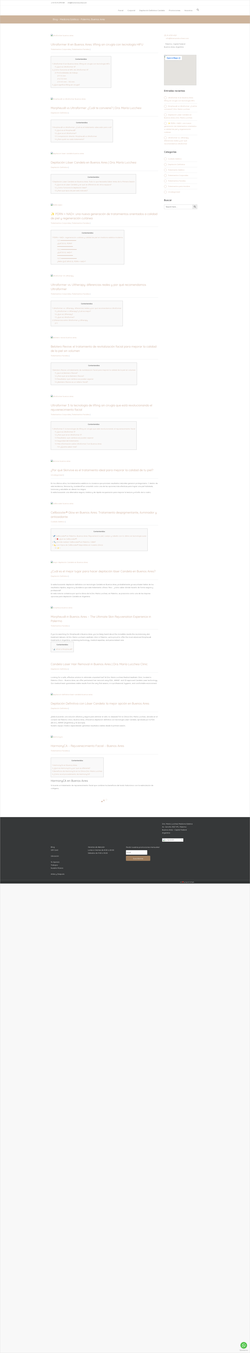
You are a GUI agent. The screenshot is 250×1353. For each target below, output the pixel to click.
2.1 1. (56, 323)
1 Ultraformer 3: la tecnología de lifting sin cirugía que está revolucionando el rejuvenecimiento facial (93, 429)
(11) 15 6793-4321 (170, 35)
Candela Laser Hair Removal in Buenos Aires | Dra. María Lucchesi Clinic (99, 664)
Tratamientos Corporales (61, 49)
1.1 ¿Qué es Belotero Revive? (66, 373)
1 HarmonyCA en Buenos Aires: (65, 765)
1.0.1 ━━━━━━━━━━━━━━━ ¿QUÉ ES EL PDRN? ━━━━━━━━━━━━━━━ (66, 243)
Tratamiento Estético (176, 170)
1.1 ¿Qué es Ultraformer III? (65, 67)
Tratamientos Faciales (80, 49)
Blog (53, 847)
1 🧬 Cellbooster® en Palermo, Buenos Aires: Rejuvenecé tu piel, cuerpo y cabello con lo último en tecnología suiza (99, 536)
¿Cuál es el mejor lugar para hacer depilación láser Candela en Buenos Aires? (103, 571)
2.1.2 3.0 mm (62, 79)
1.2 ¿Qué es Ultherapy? (64, 314)
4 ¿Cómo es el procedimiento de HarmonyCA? (71, 774)
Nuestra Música (57, 868)
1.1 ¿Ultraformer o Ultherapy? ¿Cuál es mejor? (73, 311)
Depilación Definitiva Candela (152, 10)
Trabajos (54, 865)
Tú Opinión (55, 862)
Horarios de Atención (96, 847)
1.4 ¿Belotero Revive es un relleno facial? (71, 382)
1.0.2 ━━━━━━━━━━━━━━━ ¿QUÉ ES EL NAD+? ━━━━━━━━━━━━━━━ (67, 252)
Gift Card (54, 850)
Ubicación (55, 856)
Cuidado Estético (57, 522)
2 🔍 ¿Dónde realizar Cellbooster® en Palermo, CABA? (74, 542)
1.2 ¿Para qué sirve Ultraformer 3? (68, 435)
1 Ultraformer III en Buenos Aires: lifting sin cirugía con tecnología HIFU (81, 64)
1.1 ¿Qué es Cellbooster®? (66, 539)
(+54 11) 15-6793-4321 (58, 3)
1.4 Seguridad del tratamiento (67, 441)
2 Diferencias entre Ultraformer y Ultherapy (70, 320)
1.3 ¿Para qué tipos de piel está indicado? (71, 191)
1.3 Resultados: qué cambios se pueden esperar (74, 379)
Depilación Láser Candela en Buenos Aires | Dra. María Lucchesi (93, 162)
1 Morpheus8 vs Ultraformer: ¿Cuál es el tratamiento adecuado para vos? (81, 127)
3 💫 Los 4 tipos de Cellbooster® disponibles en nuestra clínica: (77, 545)
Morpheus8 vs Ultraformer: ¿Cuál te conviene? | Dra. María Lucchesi (96, 108)
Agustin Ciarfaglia (189, 882)
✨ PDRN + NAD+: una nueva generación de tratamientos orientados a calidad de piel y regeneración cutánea (180, 127)
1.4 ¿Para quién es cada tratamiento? (69, 139)
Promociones (174, 10)
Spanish (170, 840)
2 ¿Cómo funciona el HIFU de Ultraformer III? (70, 70)
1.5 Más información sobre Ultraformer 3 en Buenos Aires (78, 444)
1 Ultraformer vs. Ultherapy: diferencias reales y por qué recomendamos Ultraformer (86, 308)
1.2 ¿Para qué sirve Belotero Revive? (69, 376)
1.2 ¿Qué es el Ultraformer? (65, 133)
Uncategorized (57, 475)
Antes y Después (57, 874)
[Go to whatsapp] (243, 1345)
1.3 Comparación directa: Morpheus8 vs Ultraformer (76, 136)
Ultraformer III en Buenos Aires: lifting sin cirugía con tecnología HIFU (97, 44)
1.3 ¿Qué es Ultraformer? (64, 317)
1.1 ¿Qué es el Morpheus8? (65, 130)
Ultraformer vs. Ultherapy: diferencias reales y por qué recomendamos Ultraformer (176, 141)
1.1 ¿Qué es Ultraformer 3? (65, 432)
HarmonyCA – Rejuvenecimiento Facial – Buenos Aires (87, 746)
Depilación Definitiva (59, 113)
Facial (120, 10)
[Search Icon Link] (198, 10)
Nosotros (188, 10)
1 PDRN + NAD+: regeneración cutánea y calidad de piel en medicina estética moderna (87, 237)
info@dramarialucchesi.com (77, 3)
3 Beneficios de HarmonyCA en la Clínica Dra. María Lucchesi (77, 771)
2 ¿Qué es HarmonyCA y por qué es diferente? (71, 768)
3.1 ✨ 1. (58, 548)
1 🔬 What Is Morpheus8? (62, 649)
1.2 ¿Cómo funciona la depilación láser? (71, 188)
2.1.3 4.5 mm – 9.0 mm (66, 82)
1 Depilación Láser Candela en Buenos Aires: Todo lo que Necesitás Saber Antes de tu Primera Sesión (93, 182)
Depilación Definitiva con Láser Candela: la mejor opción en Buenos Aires (100, 703)
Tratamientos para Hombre (179, 186)
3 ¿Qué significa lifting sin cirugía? (66, 85)
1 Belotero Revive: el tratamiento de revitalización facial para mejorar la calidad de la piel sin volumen (94, 370)
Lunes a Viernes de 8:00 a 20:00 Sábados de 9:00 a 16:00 (101, 851)
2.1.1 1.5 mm (61, 76)
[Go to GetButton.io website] (244, 1350)
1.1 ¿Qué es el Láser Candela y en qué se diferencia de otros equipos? (83, 185)
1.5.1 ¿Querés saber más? (67, 447)
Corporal (131, 10)
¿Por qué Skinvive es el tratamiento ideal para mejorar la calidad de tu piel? (102, 470)
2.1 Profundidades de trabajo (66, 73)
